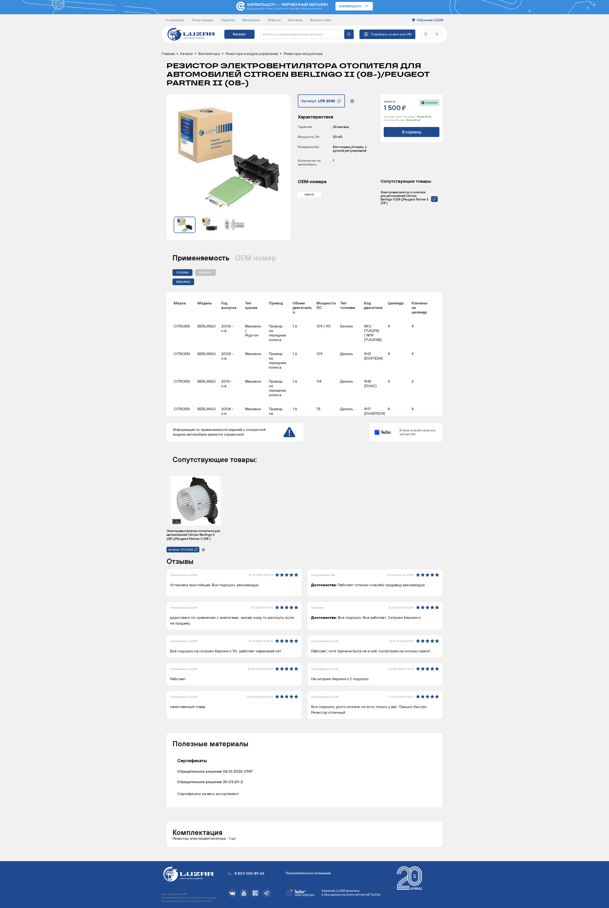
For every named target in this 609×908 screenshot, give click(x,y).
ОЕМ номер (255, 258)
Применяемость (200, 258)
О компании (175, 20)
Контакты (295, 20)
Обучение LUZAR (430, 20)
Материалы (251, 20)
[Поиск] (349, 34)
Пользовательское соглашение (308, 873)
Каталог (239, 34)
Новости (274, 20)
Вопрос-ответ (321, 20)
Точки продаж (202, 20)
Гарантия (228, 20)
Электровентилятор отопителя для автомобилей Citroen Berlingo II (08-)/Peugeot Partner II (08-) (404, 197)
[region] (304, 354)
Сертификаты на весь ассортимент (208, 793)
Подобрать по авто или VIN (391, 34)
